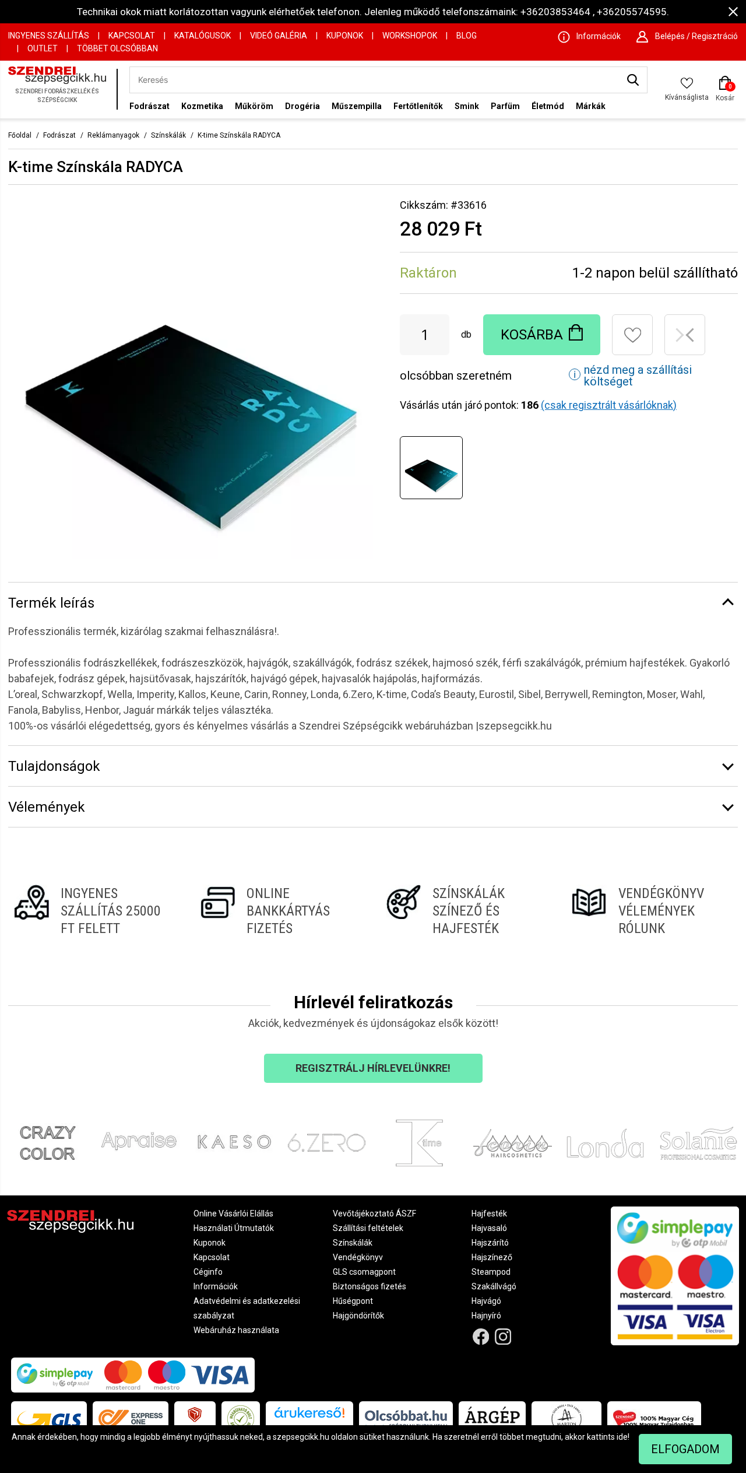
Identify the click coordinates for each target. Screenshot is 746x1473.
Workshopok (409, 35)
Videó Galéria (278, 35)
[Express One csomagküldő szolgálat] (130, 1418)
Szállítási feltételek (368, 1228)
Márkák (591, 106)
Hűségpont (353, 1301)
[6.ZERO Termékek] (327, 1143)
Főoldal (19, 135)
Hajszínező (491, 1257)
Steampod (491, 1271)
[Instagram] (503, 1337)
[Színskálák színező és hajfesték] (466, 911)
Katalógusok (202, 35)
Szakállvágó (493, 1286)
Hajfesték (489, 1213)
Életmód (548, 106)
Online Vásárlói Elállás (233, 1213)
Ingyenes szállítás (48, 35)
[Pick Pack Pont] (195, 1418)
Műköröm (254, 106)
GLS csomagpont (364, 1271)
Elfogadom (685, 1449)
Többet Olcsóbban (117, 48)
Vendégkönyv (358, 1257)
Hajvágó (486, 1301)
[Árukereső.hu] (309, 1416)
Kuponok (344, 35)
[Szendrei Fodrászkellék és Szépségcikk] (59, 89)
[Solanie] (698, 1143)
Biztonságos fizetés (369, 1286)
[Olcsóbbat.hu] (406, 1418)
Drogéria (302, 106)
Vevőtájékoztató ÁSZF (374, 1213)
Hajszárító (490, 1242)
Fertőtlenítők (418, 106)
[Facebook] (480, 1337)
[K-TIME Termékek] (419, 1143)
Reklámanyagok (113, 135)
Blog (466, 35)
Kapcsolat (131, 35)
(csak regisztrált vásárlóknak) (609, 405)
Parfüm (505, 106)
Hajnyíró (486, 1315)
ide (622, 1437)
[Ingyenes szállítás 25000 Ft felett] (94, 911)
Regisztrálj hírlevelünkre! (373, 1068)
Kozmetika (202, 106)
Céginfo (208, 1271)
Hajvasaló (489, 1228)
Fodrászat (149, 106)
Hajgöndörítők (358, 1315)
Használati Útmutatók (233, 1228)
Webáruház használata (236, 1330)
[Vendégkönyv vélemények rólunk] (652, 911)
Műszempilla (357, 106)
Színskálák (168, 135)
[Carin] (513, 1143)
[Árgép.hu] (492, 1418)
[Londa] (605, 1143)
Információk (215, 1286)
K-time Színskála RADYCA (239, 135)
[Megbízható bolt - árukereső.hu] (240, 1418)
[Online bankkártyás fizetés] (280, 911)
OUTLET (42, 48)
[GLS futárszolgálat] (49, 1418)
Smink (467, 106)
